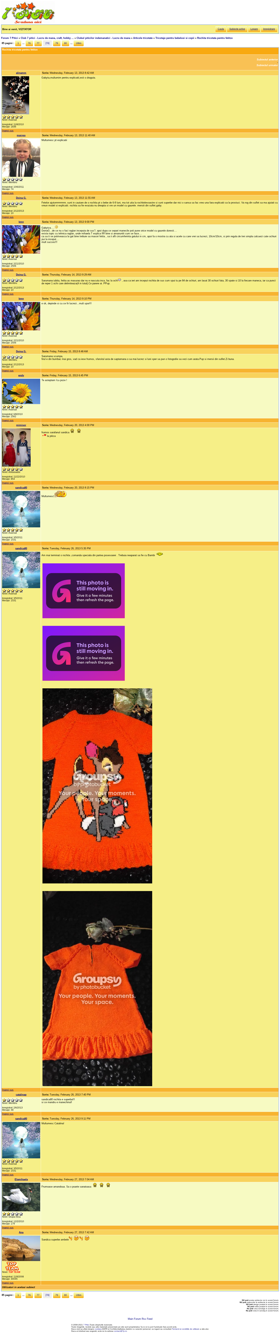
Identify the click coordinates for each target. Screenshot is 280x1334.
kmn (21, 221)
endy (21, 375)
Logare (254, 29)
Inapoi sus (8, 130)
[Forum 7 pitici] (28, 23)
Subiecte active (237, 29)
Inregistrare (269, 29)
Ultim (78, 43)
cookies (98, 1329)
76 (29, 43)
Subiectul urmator (267, 65)
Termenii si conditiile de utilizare (185, 1329)
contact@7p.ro (120, 1331)
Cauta (221, 29)
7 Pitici (86, 1325)
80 (65, 43)
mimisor (21, 425)
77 (38, 43)
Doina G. (21, 197)
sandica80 (21, 487)
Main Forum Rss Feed (140, 1318)
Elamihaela (21, 1179)
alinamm (21, 72)
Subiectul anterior (267, 59)
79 (56, 43)
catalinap (21, 1094)
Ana (21, 1232)
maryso (21, 135)
